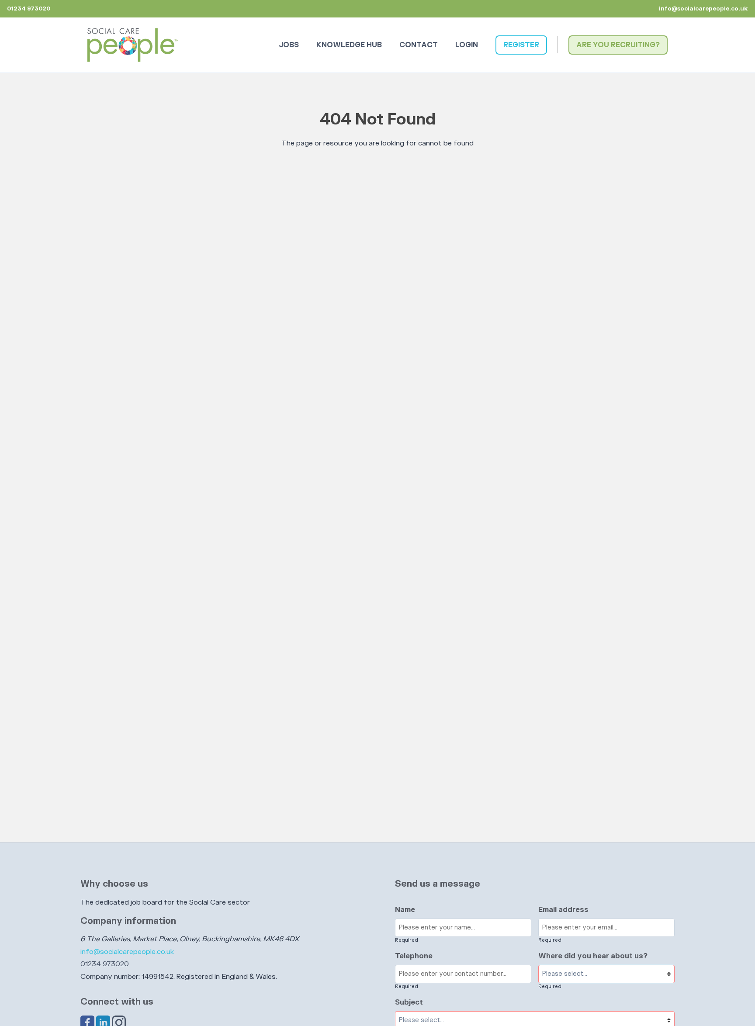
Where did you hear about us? (593, 956)
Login (466, 45)
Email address (563, 909)
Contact (418, 45)
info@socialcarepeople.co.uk (703, 8)
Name (405, 909)
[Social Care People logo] (132, 45)
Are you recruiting (615, 45)
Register (521, 45)
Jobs (289, 45)
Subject (409, 1002)
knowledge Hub (349, 45)
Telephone (414, 956)
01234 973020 (104, 964)
